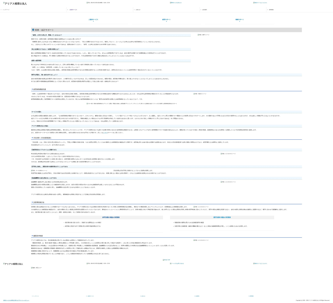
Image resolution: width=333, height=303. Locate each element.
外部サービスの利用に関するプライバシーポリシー (16, 300)
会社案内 (204, 9)
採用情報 (271, 9)
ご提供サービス (73, 9)
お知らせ (138, 9)
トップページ (6, 9)
